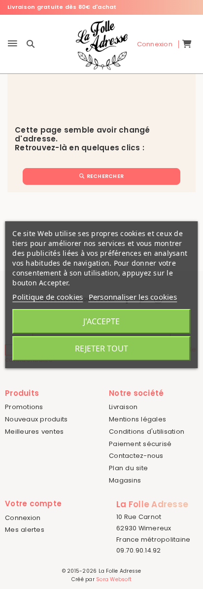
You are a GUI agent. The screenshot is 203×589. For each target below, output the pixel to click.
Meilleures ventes (34, 431)
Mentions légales (137, 419)
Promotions (24, 407)
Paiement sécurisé (140, 444)
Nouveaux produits (36, 419)
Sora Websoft (114, 579)
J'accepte (101, 321)
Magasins (125, 480)
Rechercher (104, 176)
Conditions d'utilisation (146, 431)
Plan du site (128, 468)
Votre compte (33, 503)
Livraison (123, 407)
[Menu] (12, 44)
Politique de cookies (47, 297)
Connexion (22, 517)
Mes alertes (24, 529)
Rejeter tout (101, 348)
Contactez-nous (136, 455)
